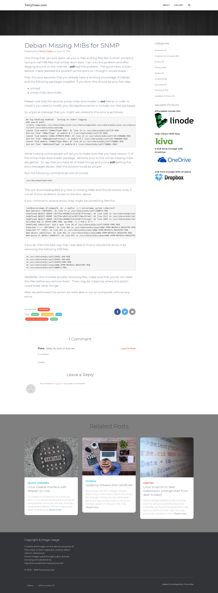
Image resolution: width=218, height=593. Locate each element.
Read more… (55, 509)
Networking (47, 314)
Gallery (178, 5)
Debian (35, 314)
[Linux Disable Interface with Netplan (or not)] (51, 457)
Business (159, 50)
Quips (158, 73)
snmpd (54, 319)
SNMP (59, 314)
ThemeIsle (189, 584)
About (166, 5)
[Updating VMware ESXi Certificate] (109, 456)
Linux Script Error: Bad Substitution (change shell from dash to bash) (165, 490)
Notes (158, 61)
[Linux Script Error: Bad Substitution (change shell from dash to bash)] (167, 457)
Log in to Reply (128, 348)
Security (159, 84)
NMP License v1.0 (46, 585)
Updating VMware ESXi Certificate (109, 485)
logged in (59, 383)
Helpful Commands (165, 56)
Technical (43, 309)
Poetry (158, 67)
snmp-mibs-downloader (36, 319)
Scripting (159, 78)
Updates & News (163, 96)
